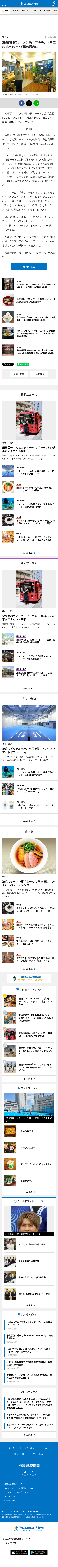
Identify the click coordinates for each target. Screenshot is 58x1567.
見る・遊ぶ (25, 10)
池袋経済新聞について (13, 1484)
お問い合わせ (9, 1496)
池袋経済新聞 (29, 4)
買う (35, 10)
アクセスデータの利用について (16, 1492)
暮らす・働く (45, 10)
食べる (15, 10)
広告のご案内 (9, 1500)
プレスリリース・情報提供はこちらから (20, 1488)
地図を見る (29, 266)
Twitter (33, 1473)
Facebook (25, 1473)
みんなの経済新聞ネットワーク (29, 1528)
